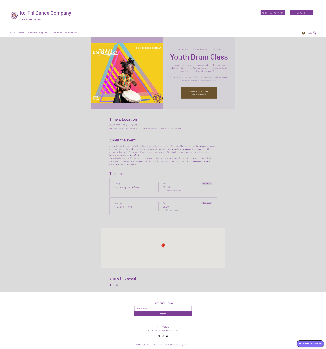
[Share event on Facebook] (110, 285)
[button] (58, 33)
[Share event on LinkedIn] (123, 285)
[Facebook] (163, 336)
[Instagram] (159, 336)
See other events (199, 94)
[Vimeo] (167, 336)
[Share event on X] (117, 285)
